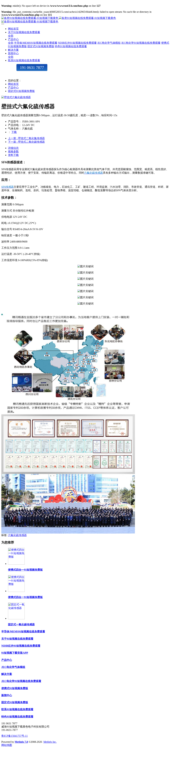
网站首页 (13, 28)
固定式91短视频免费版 (21, 91)
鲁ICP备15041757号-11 (14, 735)
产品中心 (13, 87)
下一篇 (26, 141)
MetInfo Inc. (50, 741)
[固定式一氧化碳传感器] (16, 618)
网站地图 (6, 745)
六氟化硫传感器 (17, 535)
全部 (10, 35)
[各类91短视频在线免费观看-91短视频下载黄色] (85, 19)
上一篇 (26, 138)
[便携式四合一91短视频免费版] (16, 563)
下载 (14, 132)
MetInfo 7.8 (21, 741)
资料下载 (13, 155)
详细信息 (13, 148)
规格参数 (13, 151)
